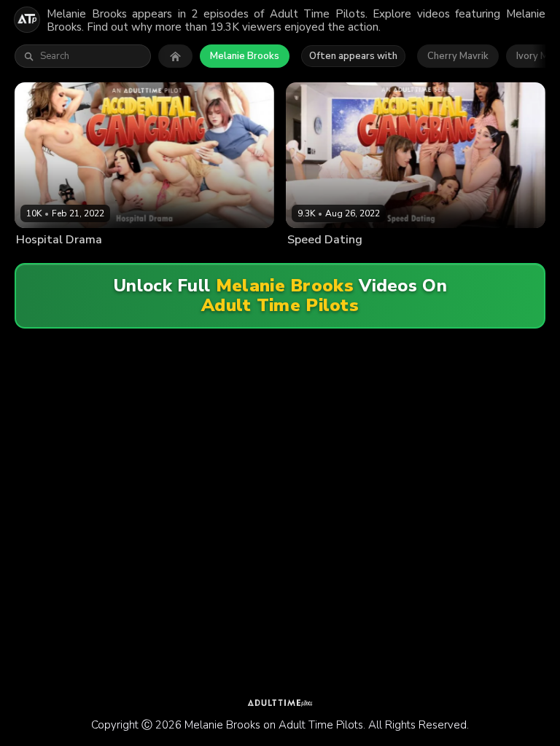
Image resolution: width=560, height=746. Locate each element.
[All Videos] (175, 56)
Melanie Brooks (244, 56)
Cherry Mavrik (458, 56)
